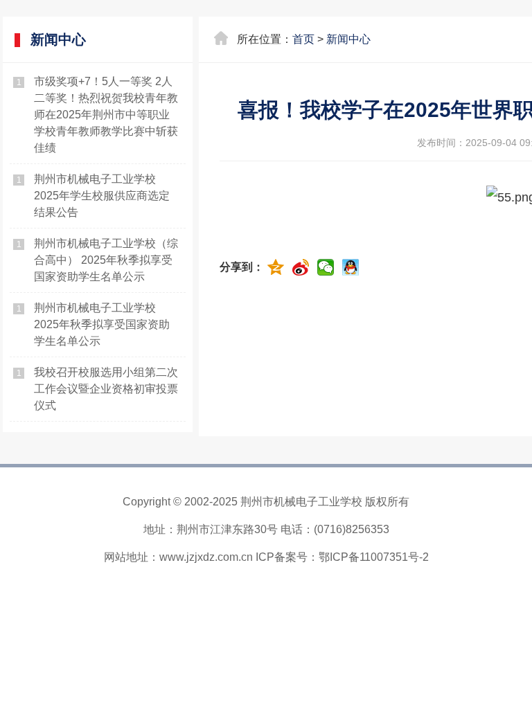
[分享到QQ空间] (277, 267)
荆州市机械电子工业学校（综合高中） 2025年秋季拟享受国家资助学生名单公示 (106, 259)
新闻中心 (348, 39)
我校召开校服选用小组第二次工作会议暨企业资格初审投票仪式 (106, 388)
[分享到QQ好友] (352, 267)
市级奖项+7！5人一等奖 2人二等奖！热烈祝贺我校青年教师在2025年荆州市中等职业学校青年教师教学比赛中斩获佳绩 (106, 114)
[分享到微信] (327, 267)
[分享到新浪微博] (302, 267)
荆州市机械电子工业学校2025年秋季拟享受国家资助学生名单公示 (102, 324)
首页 (303, 39)
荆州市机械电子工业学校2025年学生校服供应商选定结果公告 (102, 195)
